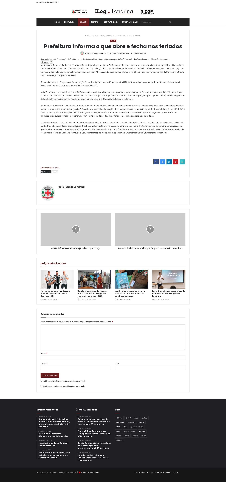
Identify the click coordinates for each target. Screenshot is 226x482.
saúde (143, 436)
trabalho (119, 440)
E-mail (44, 363)
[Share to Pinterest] (175, 163)
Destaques (69, 22)
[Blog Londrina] (113, 11)
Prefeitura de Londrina (93, 53)
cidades (119, 418)
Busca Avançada (130, 22)
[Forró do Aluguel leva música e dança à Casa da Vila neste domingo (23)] (57, 279)
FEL (125, 427)
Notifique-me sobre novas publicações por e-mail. (64, 386)
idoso (118, 431)
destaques (120, 422)
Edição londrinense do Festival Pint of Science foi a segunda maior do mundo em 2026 (92, 293)
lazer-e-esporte (130, 431)
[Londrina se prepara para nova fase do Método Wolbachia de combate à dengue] (131, 279)
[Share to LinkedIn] (169, 163)
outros (54, 172)
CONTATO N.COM (111, 22)
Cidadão (94, 22)
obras (127, 436)
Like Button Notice (47, 167)
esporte (141, 422)
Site (117, 363)
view (57, 167)
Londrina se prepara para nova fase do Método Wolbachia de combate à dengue (130, 293)
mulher (118, 436)
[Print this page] (182, 163)
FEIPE (118, 427)
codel (136, 418)
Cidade (83, 22)
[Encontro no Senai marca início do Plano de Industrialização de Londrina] (169, 279)
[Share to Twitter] (162, 163)
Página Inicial (140, 472)
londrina (142, 431)
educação (131, 422)
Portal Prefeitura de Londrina (166, 472)
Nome (44, 353)
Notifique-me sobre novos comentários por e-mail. (64, 381)
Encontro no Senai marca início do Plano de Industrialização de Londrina (168, 293)
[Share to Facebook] (156, 163)
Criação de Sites (113, 477)
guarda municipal (137, 427)
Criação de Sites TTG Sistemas (185, 472)
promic (135, 436)
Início (58, 22)
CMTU (128, 418)
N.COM (150, 472)
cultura (144, 418)
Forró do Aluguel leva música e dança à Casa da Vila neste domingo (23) (55, 293)
